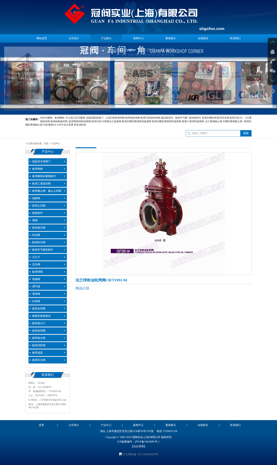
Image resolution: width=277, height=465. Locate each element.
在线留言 (203, 38)
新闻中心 (138, 38)
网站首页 (41, 38)
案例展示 (170, 38)
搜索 (246, 133)
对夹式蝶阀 (46, 117)
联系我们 (235, 38)
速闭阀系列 (195, 117)
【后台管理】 (138, 446)
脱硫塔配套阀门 (94, 117)
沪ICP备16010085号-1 (147, 441)
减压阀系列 (167, 117)
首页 (46, 143)
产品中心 (106, 425)
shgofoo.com (211, 28)
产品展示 (106, 38)
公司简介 (74, 38)
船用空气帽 (181, 117)
